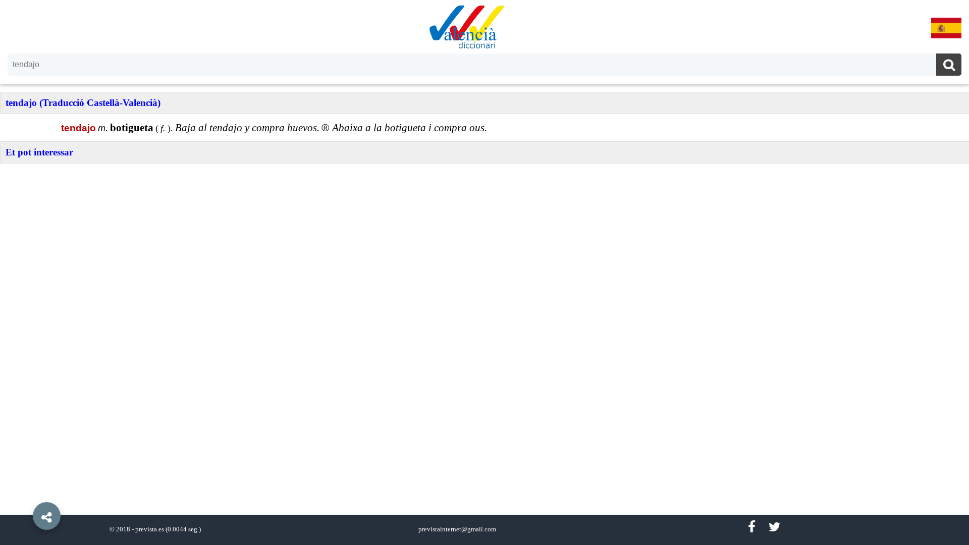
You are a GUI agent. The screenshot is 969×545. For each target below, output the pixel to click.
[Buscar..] (948, 65)
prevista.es (149, 529)
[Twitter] (774, 527)
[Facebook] (751, 527)
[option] (484, 272)
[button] (25, 493)
